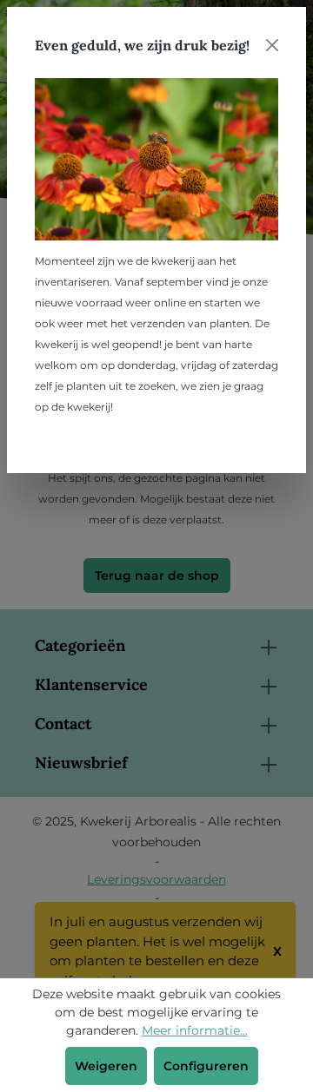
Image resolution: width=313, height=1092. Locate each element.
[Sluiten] (272, 45)
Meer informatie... (195, 1030)
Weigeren (106, 1066)
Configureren (206, 1066)
